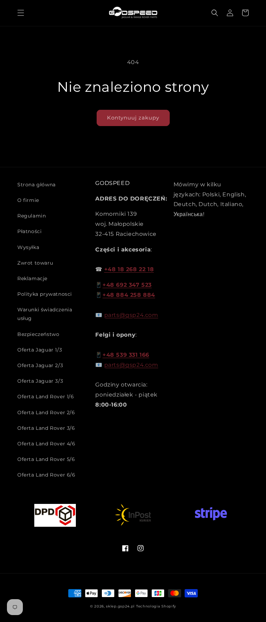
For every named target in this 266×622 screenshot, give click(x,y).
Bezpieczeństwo (38, 334)
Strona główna (36, 184)
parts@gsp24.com (131, 315)
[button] (20, 12)
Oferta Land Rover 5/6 (46, 459)
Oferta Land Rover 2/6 (46, 412)
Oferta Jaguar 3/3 (40, 381)
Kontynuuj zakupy (133, 117)
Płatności (29, 231)
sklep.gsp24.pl (121, 606)
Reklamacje (32, 278)
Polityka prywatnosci (44, 294)
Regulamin (31, 216)
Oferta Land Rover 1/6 (45, 396)
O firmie (28, 200)
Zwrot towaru (35, 263)
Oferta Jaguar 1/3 (39, 350)
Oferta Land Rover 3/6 (46, 428)
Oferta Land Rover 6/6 (46, 475)
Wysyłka (28, 247)
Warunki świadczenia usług (44, 313)
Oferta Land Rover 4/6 (46, 444)
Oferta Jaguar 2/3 (40, 365)
